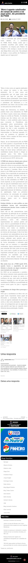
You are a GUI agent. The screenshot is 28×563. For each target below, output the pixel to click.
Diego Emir (7, 471)
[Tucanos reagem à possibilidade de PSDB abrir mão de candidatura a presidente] (6, 321)
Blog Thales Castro (9, 490)
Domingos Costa (8, 481)
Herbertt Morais (8, 500)
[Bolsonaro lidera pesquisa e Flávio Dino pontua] (6, 337)
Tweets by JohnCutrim (7, 548)
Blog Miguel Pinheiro (9, 487)
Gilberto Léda (7, 468)
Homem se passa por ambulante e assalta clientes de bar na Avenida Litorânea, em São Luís (15, 531)
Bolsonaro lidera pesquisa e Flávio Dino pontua (6, 343)
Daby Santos (7, 484)
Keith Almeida (7, 497)
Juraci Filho (7, 512)
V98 (5, 503)
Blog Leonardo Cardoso (10, 506)
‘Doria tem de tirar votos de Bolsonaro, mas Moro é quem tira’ (18, 327)
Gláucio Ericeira (8, 465)
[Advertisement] (14, 71)
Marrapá (6, 462)
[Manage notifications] (24, 560)
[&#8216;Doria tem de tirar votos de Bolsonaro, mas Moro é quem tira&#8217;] (18, 321)
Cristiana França (8, 474)
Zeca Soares (7, 493)
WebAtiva (18, 561)
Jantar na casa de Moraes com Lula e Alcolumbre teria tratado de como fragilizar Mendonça (15, 525)
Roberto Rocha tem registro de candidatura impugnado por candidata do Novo (15, 538)
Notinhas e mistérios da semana (12, 520)
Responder (3, 375)
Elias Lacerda (7, 509)
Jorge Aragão (7, 478)
